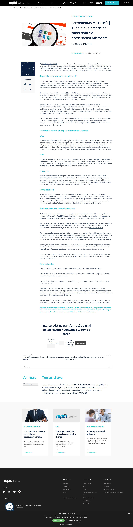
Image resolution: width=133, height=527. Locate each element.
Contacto (85, 495)
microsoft (100, 387)
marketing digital (76, 387)
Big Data (48, 384)
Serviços (52, 3)
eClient (65, 492)
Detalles (85, 517)
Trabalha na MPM (88, 3)
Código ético (86, 501)
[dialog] (66, 519)
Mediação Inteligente (90, 387)
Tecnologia (47, 392)
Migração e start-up (109, 489)
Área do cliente (125, 3)
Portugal (99, 3)
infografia (51, 387)
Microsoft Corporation (49, 81)
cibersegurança (54, 384)
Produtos (40, 3)
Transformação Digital (68, 393)
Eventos (85, 489)
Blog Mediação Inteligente (68, 3)
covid (72, 384)
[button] (66, 524)
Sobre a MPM (87, 483)
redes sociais (76, 390)
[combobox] (129, 513)
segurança (93, 390)
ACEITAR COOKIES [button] (58, 520)
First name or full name (51, 341)
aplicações (44, 384)
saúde (84, 390)
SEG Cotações (67, 489)
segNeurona (66, 486)
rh (82, 390)
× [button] (131, 513)
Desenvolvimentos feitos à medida (114, 492)
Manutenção (107, 483)
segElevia (88, 390)
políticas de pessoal (49, 390)
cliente (62, 384)
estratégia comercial (84, 384)
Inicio (10, 7)
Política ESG (86, 503)
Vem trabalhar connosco (90, 492)
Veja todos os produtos (70, 498)
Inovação (58, 387)
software (99, 390)
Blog (84, 486)
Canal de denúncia (88, 498)
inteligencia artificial (67, 387)
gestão (102, 384)
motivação (105, 387)
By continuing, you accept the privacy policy (70, 343)
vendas (83, 392)
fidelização (96, 384)
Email (57, 343)
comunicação (68, 384)
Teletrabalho (55, 393)
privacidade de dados (64, 390)
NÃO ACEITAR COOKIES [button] (73, 520)
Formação (106, 486)
